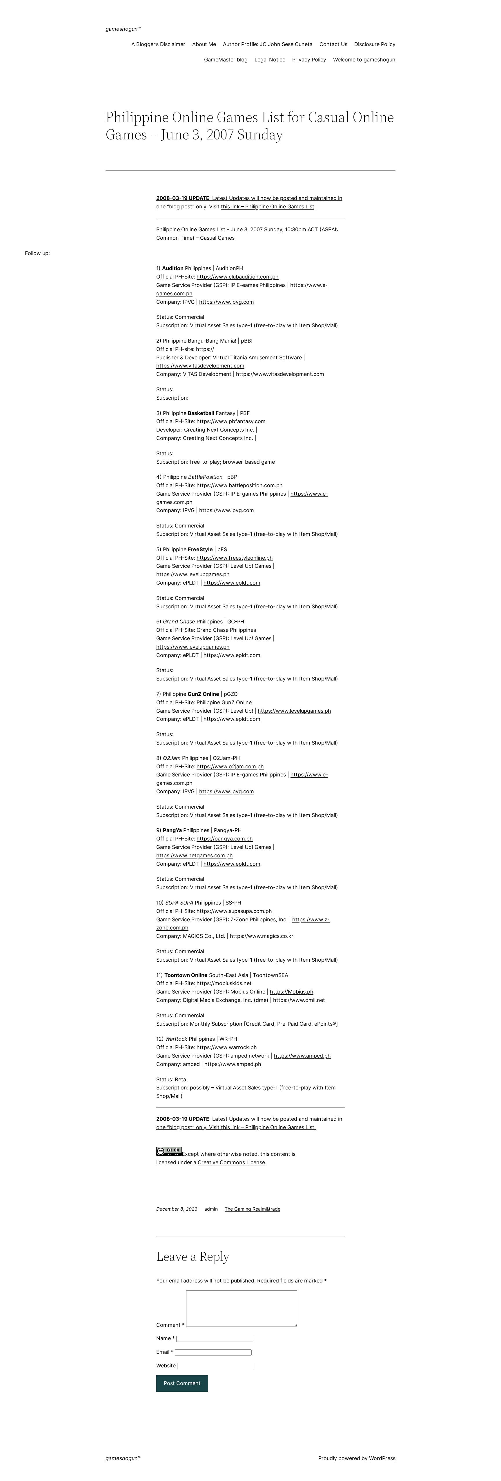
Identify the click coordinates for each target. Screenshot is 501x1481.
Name (165, 1338)
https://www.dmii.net (299, 1000)
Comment (170, 1325)
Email (164, 1352)
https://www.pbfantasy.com (231, 421)
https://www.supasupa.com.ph (234, 911)
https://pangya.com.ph (225, 839)
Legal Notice (270, 60)
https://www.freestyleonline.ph (235, 558)
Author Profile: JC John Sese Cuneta (268, 44)
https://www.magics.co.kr (261, 936)
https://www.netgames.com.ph (194, 855)
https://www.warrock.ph (227, 1047)
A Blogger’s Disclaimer (158, 44)
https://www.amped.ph (302, 1056)
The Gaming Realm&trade (252, 1209)
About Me (204, 44)
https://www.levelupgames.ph (193, 574)
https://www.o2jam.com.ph (230, 766)
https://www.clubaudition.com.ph (238, 277)
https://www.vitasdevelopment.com (200, 366)
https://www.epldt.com (232, 583)
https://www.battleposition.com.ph (240, 485)
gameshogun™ (123, 29)
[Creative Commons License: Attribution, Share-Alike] (169, 1154)
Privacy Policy (309, 60)
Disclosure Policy (374, 44)
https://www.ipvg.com (226, 302)
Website (166, 1365)
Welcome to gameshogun (364, 60)
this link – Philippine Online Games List (267, 206)
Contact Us (333, 44)
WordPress (382, 1458)
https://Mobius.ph (291, 992)
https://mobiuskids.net (224, 983)
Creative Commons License (231, 1162)
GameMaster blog (226, 60)
